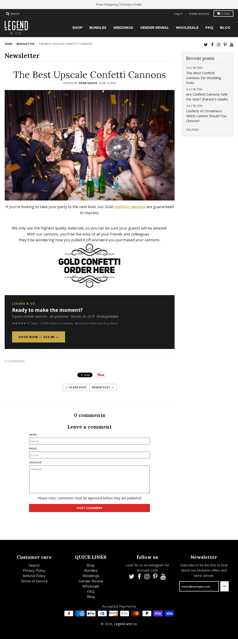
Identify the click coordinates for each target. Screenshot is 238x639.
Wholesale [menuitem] (187, 28)
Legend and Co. (125, 624)
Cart (225, 13)
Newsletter (26, 43)
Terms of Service (34, 581)
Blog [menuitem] (225, 28)
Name (33, 434)
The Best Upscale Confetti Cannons (89, 75)
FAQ (90, 592)
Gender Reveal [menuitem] (154, 28)
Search (34, 565)
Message (35, 462)
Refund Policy (34, 576)
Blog (91, 597)
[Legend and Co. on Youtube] (231, 44)
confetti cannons (129, 206)
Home (9, 43)
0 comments (14, 361)
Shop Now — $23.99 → (39, 337)
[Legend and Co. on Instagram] (218, 44)
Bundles (90, 570)
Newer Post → (103, 387)
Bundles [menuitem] (97, 28)
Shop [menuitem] (77, 28)
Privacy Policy (34, 570)
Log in (178, 13)
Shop (90, 565)
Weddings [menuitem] (123, 28)
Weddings (91, 576)
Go (224, 586)
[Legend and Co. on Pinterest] (225, 44)
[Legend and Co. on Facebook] (212, 44)
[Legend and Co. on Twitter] (206, 44)
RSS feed (192, 129)
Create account (199, 13)
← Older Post (76, 387)
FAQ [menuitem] (209, 28)
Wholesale (90, 586)
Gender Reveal (91, 581)
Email (33, 448)
